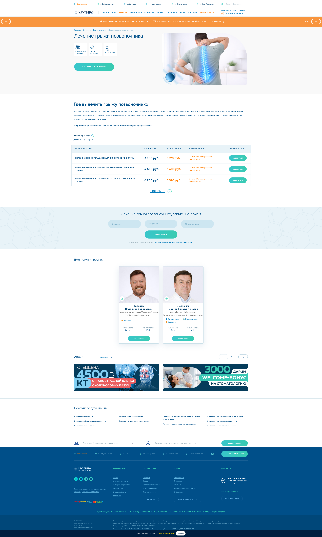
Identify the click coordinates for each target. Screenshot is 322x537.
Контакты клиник (150, 492)
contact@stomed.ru (229, 492)
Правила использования (165, 533)
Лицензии (117, 495)
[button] (6, 21)
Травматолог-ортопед (129, 312)
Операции (178, 481)
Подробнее (139, 338)
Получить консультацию (94, 67)
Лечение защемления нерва (131, 416)
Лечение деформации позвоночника (90, 421)
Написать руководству (187, 499)
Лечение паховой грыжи (84, 426)
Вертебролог (176, 312)
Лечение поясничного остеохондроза (179, 424)
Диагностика (179, 478)
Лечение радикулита (83, 416)
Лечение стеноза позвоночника (221, 426)
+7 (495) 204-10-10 (237, 478)
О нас (115, 478)
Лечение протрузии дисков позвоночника (225, 416)
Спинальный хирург (150, 312)
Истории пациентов (121, 485)
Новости (146, 478)
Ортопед (132, 315)
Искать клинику (234, 443)
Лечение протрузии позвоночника (222, 421)
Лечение (177, 485)
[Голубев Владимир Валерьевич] (139, 284)
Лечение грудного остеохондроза (134, 421)
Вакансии (151, 499)
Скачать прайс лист (90, 492)
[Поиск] (223, 4)
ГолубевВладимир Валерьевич (138, 307)
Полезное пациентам (151, 485)
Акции (145, 481)
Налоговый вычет (150, 488)
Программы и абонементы (184, 488)
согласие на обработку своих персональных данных (172, 242)
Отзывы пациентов (120, 481)
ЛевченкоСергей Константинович (183, 307)
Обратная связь (232, 498)
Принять (181, 533)
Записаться (238, 158)
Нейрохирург (144, 315)
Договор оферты (119, 492)
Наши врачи (118, 488)
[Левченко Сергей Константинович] (183, 284)
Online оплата (180, 492)
